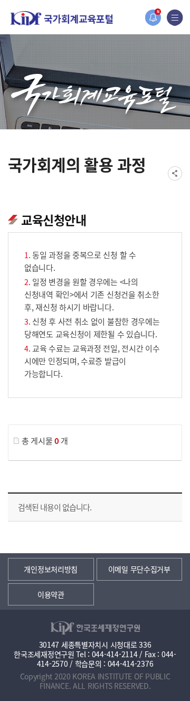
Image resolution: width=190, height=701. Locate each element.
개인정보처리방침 (51, 569)
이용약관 (50, 594)
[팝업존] (153, 18)
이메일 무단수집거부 (139, 569)
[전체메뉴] (175, 18)
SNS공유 (175, 173)
